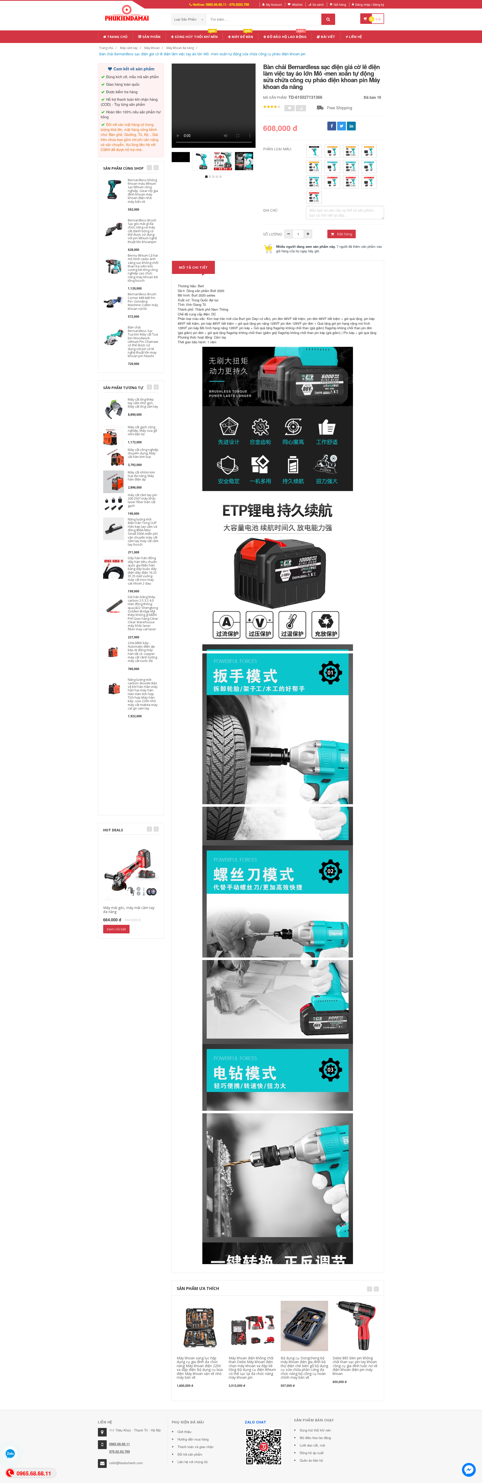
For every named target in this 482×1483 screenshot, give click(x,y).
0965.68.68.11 (119, 1444)
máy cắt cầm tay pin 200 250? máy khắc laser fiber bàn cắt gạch (142, 500)
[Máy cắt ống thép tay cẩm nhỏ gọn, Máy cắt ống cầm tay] (113, 408)
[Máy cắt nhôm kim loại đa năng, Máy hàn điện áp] (113, 481)
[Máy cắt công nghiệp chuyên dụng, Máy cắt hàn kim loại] (113, 458)
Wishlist (297, 4)
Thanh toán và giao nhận (195, 1446)
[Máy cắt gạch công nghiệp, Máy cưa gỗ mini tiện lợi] (113, 436)
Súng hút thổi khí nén (196, 36)
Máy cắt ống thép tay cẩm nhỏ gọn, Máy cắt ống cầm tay (143, 403)
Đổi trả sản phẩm (189, 1454)
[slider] (272, 107)
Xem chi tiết (116, 929)
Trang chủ (117, 36)
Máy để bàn (242, 36)
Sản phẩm (151, 36)
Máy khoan (152, 48)
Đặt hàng (344, 234)
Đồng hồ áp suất (312, 1452)
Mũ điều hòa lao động (315, 1437)
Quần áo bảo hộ (311, 1460)
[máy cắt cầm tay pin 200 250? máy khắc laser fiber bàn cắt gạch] (113, 503)
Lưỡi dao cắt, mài (312, 1445)
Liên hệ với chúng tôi (192, 1461)
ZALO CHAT (255, 1422)
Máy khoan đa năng (180, 48)
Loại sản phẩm (186, 19)
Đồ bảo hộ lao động (286, 36)
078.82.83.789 (119, 1451)
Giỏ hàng (340, 4)
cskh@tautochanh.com (126, 1462)
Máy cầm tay (129, 48)
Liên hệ (355, 36)
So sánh (318, 4)
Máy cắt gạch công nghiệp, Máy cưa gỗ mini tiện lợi (142, 431)
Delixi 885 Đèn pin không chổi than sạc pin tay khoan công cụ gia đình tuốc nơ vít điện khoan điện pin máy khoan (355, 1366)
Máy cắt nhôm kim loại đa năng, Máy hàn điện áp (141, 476)
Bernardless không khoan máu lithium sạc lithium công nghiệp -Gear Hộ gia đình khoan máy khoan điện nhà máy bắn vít (143, 191)
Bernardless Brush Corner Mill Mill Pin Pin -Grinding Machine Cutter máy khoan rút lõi (143, 301)
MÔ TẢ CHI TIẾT (193, 267)
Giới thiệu (184, 1431)
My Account (274, 4)
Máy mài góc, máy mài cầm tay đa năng (128, 909)
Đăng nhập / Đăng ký (369, 4)
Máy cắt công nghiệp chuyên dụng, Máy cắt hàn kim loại (143, 453)
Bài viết (327, 36)
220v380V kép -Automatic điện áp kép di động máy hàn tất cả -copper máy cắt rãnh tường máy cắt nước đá (142, 652)
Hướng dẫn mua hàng (193, 1439)
